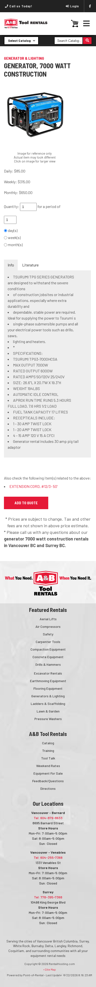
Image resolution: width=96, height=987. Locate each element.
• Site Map (49, 969)
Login (74, 6)
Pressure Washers (48, 719)
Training (48, 750)
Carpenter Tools (48, 642)
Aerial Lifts (48, 619)
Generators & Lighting (48, 696)
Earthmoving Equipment (48, 681)
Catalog (48, 743)
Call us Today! (20, 6)
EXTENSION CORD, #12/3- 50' (33, 486)
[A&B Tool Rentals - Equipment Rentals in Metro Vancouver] (26, 27)
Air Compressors (48, 626)
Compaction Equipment (48, 649)
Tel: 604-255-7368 (48, 857)
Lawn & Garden (48, 711)
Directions (48, 788)
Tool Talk (48, 758)
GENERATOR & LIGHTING (24, 58)
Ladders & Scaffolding (48, 703)
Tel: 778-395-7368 (48, 897)
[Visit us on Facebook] (90, 6)
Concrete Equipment (48, 657)
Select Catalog (20, 40)
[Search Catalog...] (87, 40)
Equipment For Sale (48, 773)
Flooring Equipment (48, 688)
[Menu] (86, 23)
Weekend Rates (48, 766)
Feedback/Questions (48, 781)
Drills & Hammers (48, 664)
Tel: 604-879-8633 (48, 818)
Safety (48, 634)
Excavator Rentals (48, 673)
